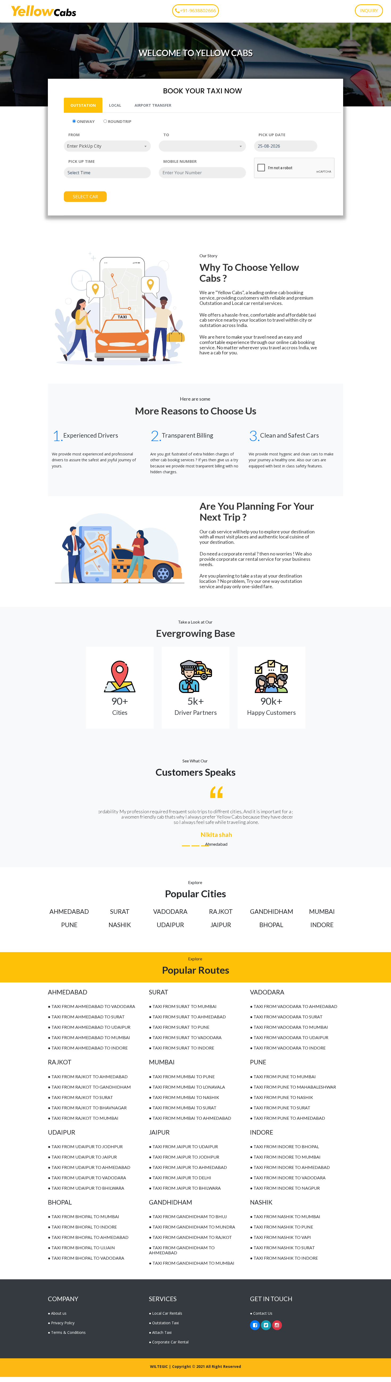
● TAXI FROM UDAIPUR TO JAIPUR (82, 1162)
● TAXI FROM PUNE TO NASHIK (281, 1102)
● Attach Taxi (160, 1337)
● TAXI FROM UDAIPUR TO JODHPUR (85, 1151)
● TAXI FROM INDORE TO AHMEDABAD (290, 1172)
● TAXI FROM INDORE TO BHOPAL (284, 1151)
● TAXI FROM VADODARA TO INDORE (288, 1053)
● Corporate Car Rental (169, 1347)
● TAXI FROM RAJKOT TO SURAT (80, 1102)
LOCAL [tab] (115, 105)
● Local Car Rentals (165, 1318)
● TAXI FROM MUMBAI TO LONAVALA (187, 1091)
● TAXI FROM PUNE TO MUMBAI (283, 1081)
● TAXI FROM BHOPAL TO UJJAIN (81, 1252)
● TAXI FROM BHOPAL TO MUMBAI (83, 1221)
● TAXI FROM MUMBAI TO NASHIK (184, 1102)
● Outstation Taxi (164, 1327)
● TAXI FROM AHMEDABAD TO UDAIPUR (89, 1032)
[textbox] (202, 146)
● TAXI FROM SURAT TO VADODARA (185, 1042)
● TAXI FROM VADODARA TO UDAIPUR (289, 1042)
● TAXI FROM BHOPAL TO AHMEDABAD (88, 1242)
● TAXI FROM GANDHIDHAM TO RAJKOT (190, 1242)
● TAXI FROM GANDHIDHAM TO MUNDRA (192, 1232)
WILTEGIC (159, 1371)
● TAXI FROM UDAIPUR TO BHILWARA (86, 1193)
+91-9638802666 (198, 10)
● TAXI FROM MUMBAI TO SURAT (183, 1112)
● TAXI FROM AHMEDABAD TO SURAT (86, 1021)
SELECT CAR (85, 196)
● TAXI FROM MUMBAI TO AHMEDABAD (190, 1123)
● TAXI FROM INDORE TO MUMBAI (285, 1162)
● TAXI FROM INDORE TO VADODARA (288, 1182)
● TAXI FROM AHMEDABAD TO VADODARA (91, 1011)
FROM (74, 134)
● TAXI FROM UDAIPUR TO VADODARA (87, 1182)
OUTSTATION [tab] (83, 105)
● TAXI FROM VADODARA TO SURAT (286, 1021)
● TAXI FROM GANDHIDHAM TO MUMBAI (191, 1268)
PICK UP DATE (272, 134)
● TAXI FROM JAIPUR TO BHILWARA (185, 1193)
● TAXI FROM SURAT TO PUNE (179, 1032)
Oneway (85, 121)
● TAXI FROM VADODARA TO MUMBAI (289, 1032)
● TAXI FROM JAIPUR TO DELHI (180, 1182)
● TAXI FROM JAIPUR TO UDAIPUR (183, 1151)
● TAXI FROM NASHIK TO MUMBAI (285, 1221)
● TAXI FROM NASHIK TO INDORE (284, 1263)
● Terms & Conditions (67, 1337)
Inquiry (369, 10)
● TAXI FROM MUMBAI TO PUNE (182, 1081)
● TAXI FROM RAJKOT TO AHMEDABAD (88, 1081)
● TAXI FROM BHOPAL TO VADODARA (86, 1263)
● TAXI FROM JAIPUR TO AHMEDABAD (188, 1172)
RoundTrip (119, 121)
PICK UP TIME (81, 161)
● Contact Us (261, 1318)
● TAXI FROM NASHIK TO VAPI (280, 1242)
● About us (57, 1318)
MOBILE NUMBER (180, 161)
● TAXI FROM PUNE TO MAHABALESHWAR (293, 1091)
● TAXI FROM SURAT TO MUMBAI (183, 1011)
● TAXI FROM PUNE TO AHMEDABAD (287, 1123)
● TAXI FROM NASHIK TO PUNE (281, 1232)
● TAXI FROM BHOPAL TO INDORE (82, 1232)
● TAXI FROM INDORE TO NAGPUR (285, 1193)
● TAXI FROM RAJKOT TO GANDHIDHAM (89, 1091)
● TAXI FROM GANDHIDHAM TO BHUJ (188, 1221)
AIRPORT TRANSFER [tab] (153, 105)
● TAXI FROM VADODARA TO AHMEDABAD (293, 1011)
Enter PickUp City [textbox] (84, 146)
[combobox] (107, 146)
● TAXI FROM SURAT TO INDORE (181, 1053)
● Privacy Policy (61, 1327)
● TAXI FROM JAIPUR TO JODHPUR (184, 1162)
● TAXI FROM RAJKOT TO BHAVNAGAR (87, 1112)
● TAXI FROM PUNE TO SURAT (280, 1112)
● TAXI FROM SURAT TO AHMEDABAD (187, 1021)
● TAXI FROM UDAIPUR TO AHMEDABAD (89, 1172)
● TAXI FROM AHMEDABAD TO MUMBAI (89, 1042)
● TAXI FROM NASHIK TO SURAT (282, 1252)
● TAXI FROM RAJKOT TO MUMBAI (83, 1123)
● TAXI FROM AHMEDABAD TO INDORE (88, 1053)
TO (166, 134)
